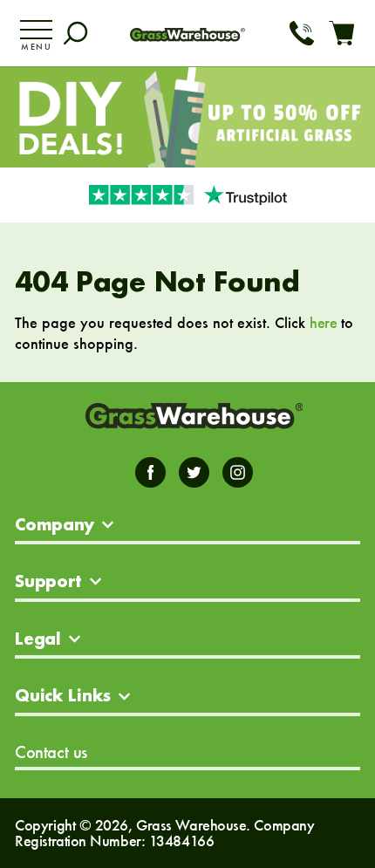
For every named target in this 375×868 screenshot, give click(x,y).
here (323, 322)
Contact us (51, 752)
